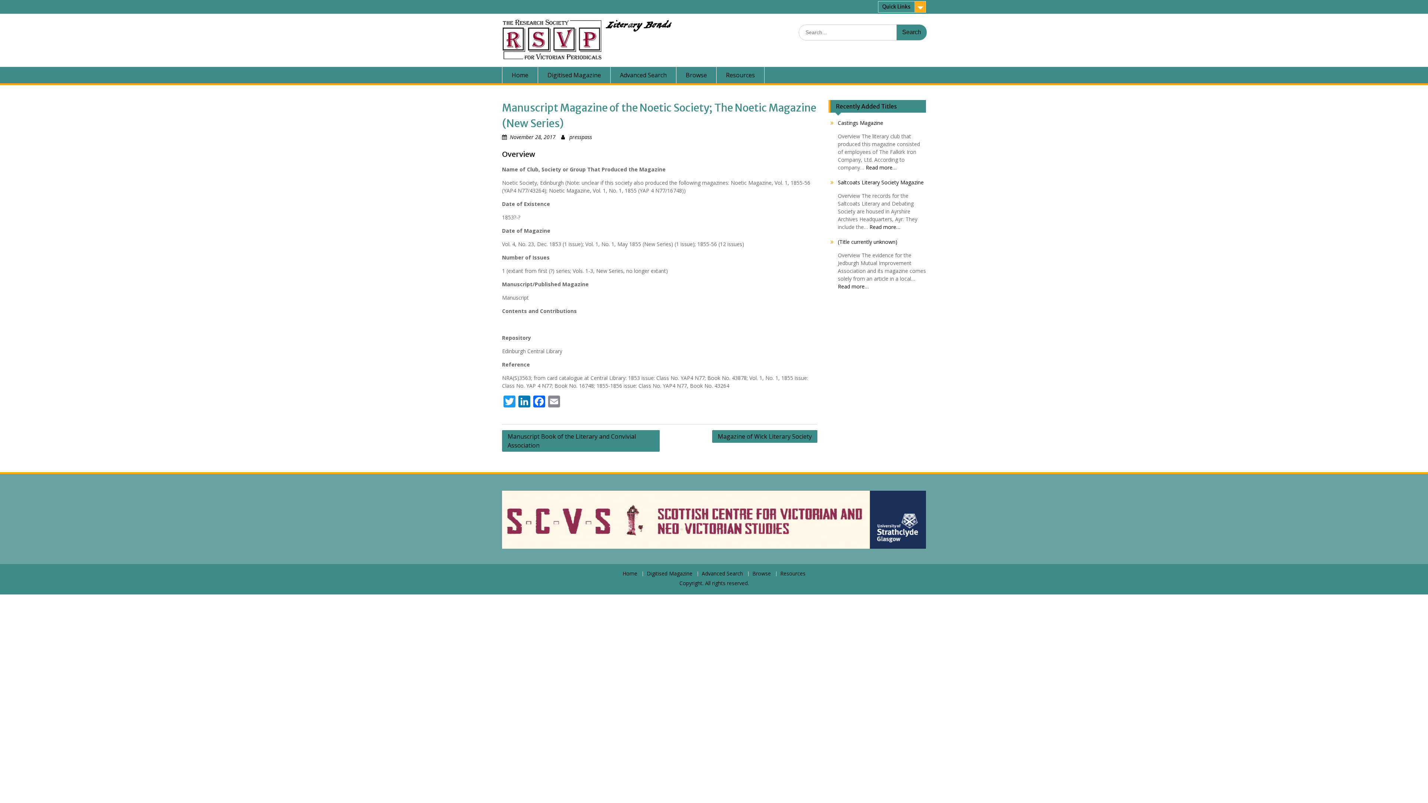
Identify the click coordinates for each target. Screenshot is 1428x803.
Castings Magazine (860, 122)
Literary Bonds (638, 27)
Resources (740, 75)
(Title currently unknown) (867, 241)
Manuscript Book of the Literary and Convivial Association (572, 440)
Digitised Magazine (574, 75)
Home (520, 75)
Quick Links (896, 6)
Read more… (881, 167)
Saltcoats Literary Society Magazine (881, 182)
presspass (580, 137)
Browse (696, 75)
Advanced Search (643, 75)
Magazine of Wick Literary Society (765, 436)
